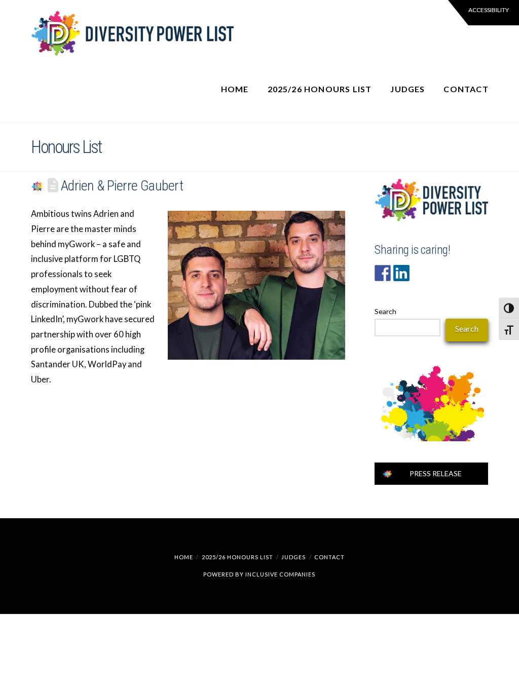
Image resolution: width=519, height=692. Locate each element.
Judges (293, 557)
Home (183, 557)
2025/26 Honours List (237, 557)
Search (385, 311)
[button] (483, 12)
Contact (329, 557)
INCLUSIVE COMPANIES (280, 574)
